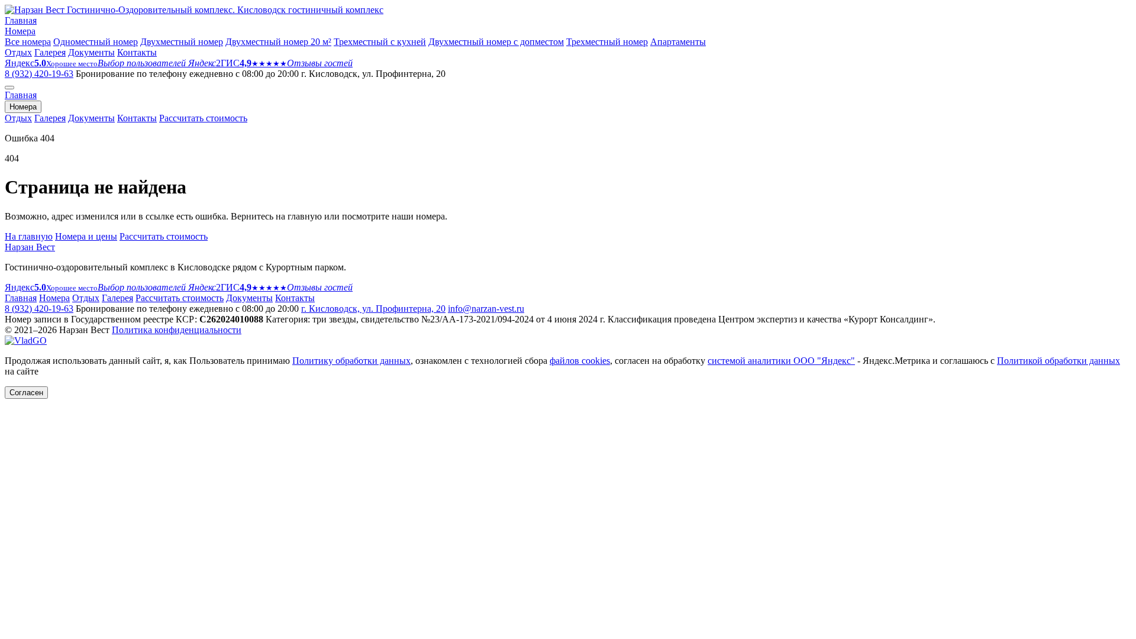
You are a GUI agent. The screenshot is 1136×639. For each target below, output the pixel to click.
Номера (20, 31)
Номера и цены (86, 236)
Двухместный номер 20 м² (278, 42)
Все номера (28, 42)
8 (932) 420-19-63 (39, 74)
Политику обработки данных (351, 361)
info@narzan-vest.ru (486, 309)
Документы (91, 52)
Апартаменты (678, 42)
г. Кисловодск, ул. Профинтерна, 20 (373, 309)
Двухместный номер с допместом (496, 42)
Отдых (18, 52)
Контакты (137, 52)
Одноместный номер (95, 42)
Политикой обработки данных (1058, 361)
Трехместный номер (607, 42)
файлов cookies (580, 361)
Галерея (50, 52)
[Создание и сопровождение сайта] (26, 340)
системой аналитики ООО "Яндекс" (781, 361)
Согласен (26, 392)
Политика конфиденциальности (176, 330)
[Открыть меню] (9, 87)
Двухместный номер (181, 42)
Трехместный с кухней (380, 42)
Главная (21, 20)
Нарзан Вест (30, 247)
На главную (29, 236)
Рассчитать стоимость (203, 118)
